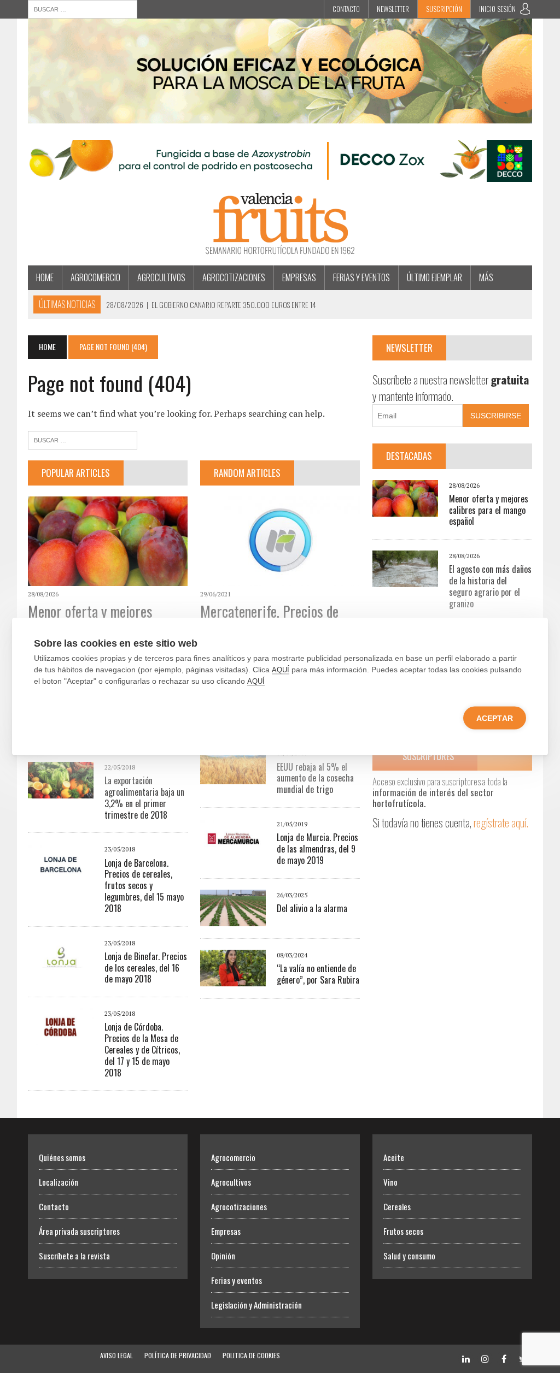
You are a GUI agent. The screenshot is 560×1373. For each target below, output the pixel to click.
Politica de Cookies (251, 1355)
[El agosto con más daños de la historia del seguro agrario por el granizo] (405, 580)
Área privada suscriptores (79, 1231)
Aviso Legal (116, 1355)
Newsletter (393, 8)
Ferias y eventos (361, 277)
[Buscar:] (82, 8)
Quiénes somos (62, 1157)
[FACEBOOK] (504, 1358)
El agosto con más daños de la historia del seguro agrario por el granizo (490, 586)
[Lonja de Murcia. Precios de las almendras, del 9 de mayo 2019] (233, 848)
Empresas (299, 277)
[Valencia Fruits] (280, 224)
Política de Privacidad (177, 1355)
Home (45, 277)
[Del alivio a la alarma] (233, 919)
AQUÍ (280, 670)
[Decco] (280, 174)
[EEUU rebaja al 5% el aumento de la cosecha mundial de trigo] (233, 777)
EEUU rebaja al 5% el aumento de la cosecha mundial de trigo (315, 778)
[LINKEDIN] (466, 1358)
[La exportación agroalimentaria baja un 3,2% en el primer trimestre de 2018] (61, 791)
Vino (390, 1182)
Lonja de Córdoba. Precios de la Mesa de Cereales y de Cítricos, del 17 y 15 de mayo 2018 (142, 1049)
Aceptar (494, 718)
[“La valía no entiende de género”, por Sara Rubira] (233, 979)
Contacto (346, 8)
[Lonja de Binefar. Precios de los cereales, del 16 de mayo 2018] (61, 967)
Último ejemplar (434, 277)
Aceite (393, 1157)
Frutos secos (403, 1231)
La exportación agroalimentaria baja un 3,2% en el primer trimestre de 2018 (144, 797)
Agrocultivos (161, 277)
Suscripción (444, 8)
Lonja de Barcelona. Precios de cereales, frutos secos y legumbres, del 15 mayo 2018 (144, 885)
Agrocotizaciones (233, 277)
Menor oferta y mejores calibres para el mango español (488, 510)
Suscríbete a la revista (74, 1256)
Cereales (397, 1206)
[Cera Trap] (280, 116)
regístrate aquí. (501, 822)
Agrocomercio (95, 277)
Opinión (223, 1256)
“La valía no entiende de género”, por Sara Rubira (318, 974)
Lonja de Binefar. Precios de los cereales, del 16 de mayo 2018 (145, 968)
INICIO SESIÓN (497, 8)
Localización (58, 1182)
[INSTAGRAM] (485, 1358)
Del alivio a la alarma (312, 908)
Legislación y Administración (256, 1305)
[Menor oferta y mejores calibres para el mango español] (108, 578)
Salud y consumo (409, 1256)
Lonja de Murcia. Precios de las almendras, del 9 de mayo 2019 (317, 849)
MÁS (486, 277)
